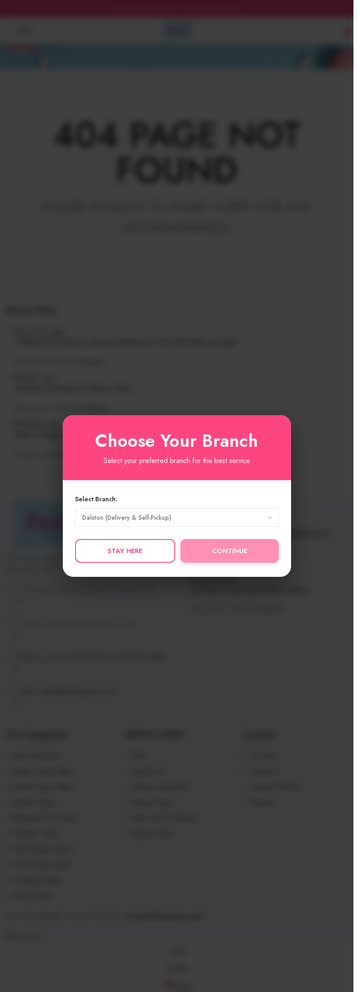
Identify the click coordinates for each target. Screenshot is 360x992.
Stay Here (125, 551)
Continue (229, 551)
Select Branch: (96, 499)
